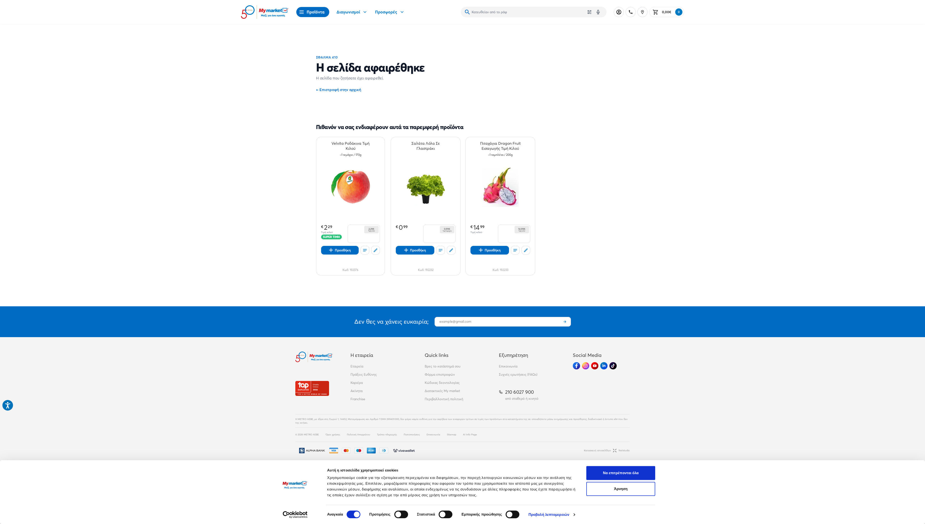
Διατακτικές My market (442, 391)
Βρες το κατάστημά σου (443, 366)
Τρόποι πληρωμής (387, 434)
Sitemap (451, 434)
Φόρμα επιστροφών (440, 374)
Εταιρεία (356, 366)
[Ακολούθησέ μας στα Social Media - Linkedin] (604, 365)
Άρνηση (621, 489)
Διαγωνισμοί (348, 11)
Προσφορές (386, 11)
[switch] (401, 514)
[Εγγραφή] (565, 322)
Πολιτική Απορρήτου (358, 434)
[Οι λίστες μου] (365, 250)
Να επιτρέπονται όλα (621, 473)
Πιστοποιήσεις (412, 434)
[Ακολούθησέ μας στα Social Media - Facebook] (576, 365)
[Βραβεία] (312, 388)
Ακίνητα (356, 391)
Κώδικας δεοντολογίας (442, 382)
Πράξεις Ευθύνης (363, 374)
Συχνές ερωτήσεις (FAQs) (518, 374)
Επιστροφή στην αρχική (338, 89)
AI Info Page (470, 434)
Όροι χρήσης (333, 434)
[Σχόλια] (375, 250)
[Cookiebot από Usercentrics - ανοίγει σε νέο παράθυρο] (295, 514)
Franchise (357, 399)
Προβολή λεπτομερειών (549, 514)
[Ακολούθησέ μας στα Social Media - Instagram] (585, 365)
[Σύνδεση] (619, 12)
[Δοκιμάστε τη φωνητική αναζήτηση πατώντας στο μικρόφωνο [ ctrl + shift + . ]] (598, 12)
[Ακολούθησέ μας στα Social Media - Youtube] (594, 365)
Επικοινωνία (508, 366)
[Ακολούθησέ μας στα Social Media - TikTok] (613, 365)
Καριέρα (356, 382)
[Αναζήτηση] (467, 12)
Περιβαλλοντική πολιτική (444, 399)
